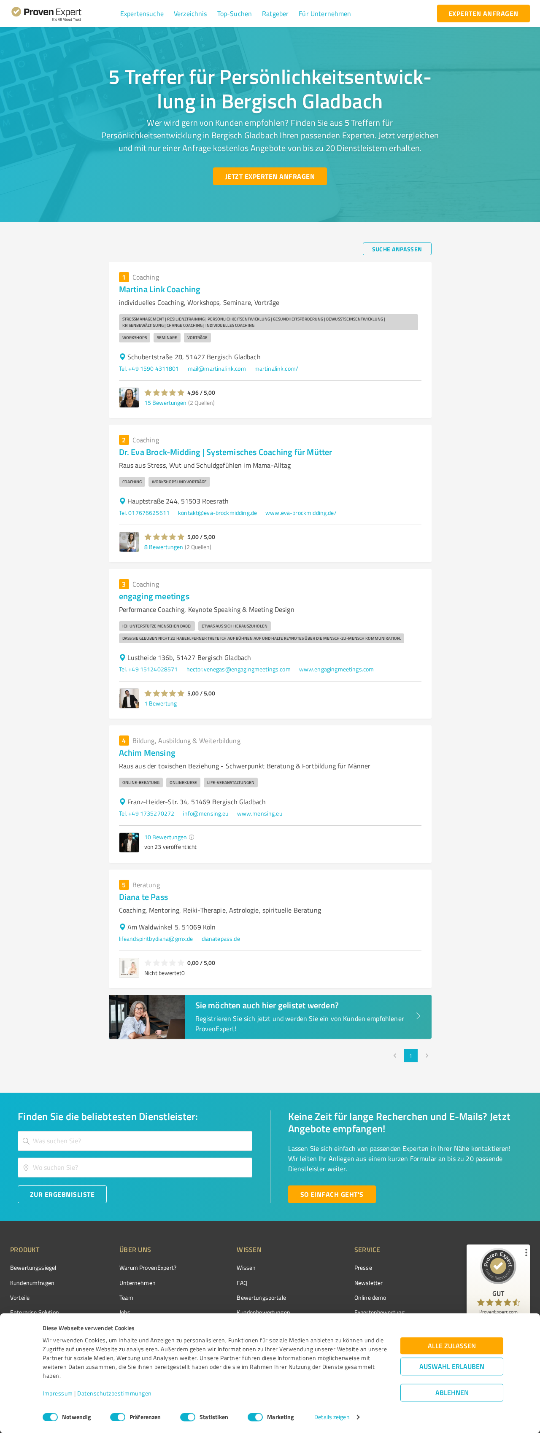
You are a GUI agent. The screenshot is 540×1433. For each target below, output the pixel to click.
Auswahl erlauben (451, 1366)
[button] (142, 13)
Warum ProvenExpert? (147, 1267)
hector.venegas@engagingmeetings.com (238, 669)
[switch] (117, 1417)
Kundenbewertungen (263, 1312)
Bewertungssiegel (33, 1267)
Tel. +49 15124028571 (148, 669)
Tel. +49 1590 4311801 (149, 368)
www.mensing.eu (259, 813)
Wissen (246, 1267)
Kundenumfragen (32, 1283)
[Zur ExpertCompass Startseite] (63, 13)
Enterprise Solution (34, 1312)
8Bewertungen (163, 547)
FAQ (242, 1283)
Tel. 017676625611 (144, 513)
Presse (363, 1267)
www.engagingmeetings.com (336, 669)
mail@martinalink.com (217, 368)
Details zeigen (331, 1417)
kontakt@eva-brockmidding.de (217, 513)
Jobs (124, 1312)
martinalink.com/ (276, 368)
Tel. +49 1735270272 (147, 813)
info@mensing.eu (205, 813)
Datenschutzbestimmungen (114, 1394)
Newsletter (368, 1283)
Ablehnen (452, 1393)
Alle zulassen (452, 1346)
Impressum (58, 1394)
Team (126, 1297)
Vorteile (20, 1297)
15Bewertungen (165, 403)
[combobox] (135, 1141)
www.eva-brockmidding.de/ (301, 513)
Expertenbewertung (379, 1312)
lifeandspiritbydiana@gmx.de (156, 939)
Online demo (370, 1297)
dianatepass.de (221, 939)
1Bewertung (160, 703)
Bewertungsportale (261, 1297)
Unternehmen (137, 1283)
